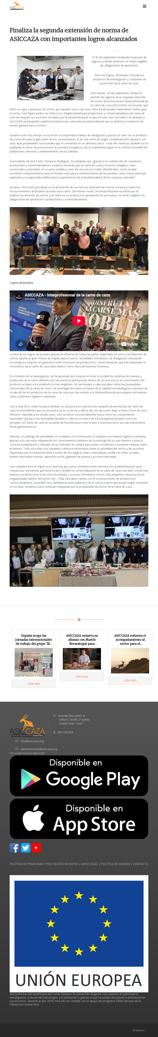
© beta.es (139, 1030)
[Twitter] (25, 847)
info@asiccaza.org (32, 741)
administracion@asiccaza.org (39, 749)
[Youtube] (36, 847)
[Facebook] (14, 847)
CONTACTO (140, 864)
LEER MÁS (33, 684)
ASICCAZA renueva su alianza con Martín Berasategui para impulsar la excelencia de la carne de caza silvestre (82, 644)
